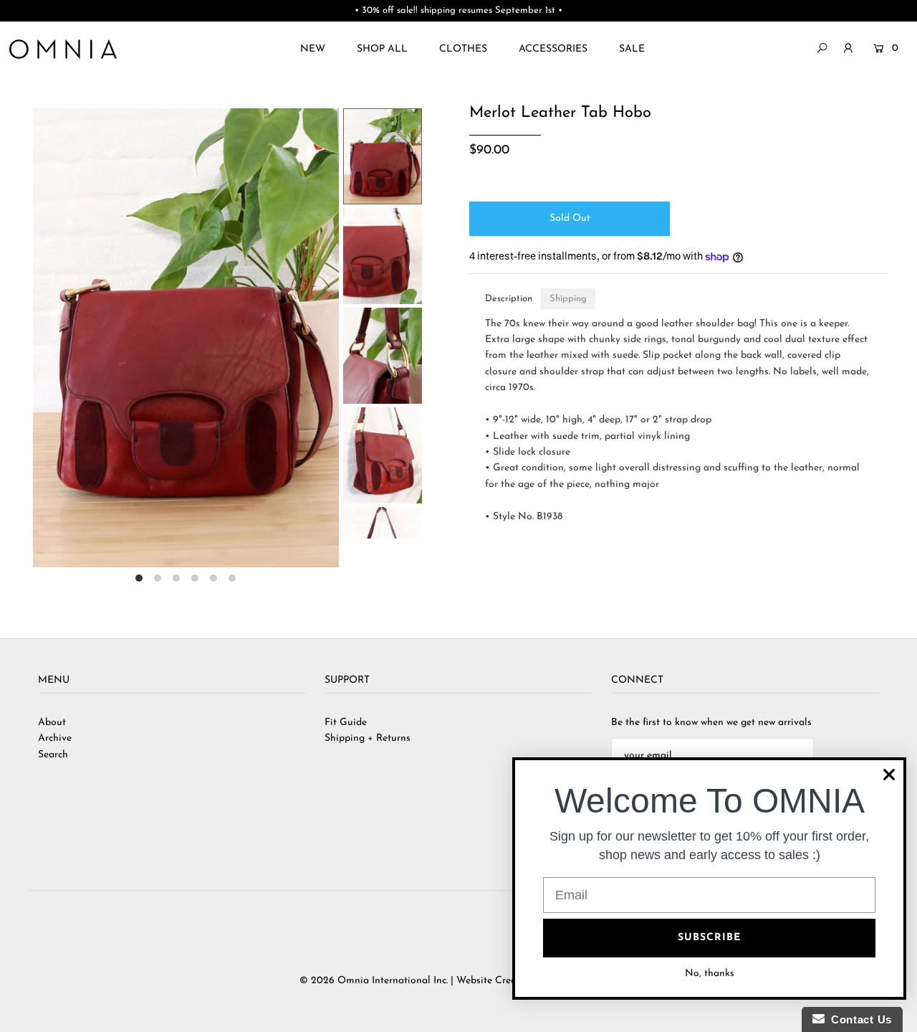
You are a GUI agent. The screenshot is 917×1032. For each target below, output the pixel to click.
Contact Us (858, 1019)
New (312, 49)
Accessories (553, 49)
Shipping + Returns (368, 738)
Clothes (463, 49)
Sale (632, 49)
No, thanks (709, 973)
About (52, 722)
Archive (55, 738)
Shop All (382, 49)
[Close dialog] (889, 774)
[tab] (508, 298)
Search (53, 754)
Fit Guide (346, 722)
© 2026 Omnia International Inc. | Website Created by (423, 980)
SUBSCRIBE (709, 937)
